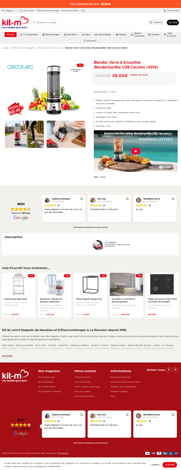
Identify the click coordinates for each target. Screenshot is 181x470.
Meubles (79, 302)
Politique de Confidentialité (123, 386)
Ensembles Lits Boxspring (124, 305)
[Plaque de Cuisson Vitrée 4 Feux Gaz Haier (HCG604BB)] (162, 284)
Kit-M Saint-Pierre (47, 386)
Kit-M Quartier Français (49, 391)
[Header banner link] (86, 4)
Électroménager (155, 305)
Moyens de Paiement (121, 377)
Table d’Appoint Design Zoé (89, 299)
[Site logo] (15, 22)
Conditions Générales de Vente (125, 382)
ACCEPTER (169, 465)
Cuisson (166, 305)
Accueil (5, 48)
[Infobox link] (171, 11)
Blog (113, 396)
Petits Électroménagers (23, 48)
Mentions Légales (119, 391)
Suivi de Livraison (82, 391)
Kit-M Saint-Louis (46, 377)
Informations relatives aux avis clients (90, 227)
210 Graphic (63, 453)
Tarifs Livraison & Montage (87, 386)
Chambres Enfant (12, 302)
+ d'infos (155, 465)
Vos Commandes (82, 382)
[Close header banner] (177, 4)
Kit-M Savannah (45, 382)
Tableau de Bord (82, 377)
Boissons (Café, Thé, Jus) (50, 48)
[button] (177, 211)
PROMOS (14, 305)
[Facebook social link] (168, 369)
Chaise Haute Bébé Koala (15, 299)
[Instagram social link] (175, 369)
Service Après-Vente (84, 396)
